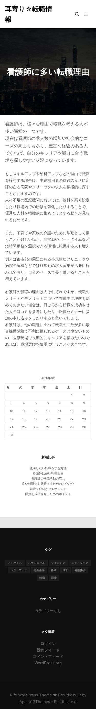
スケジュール (36, 562)
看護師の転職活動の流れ (48, 478)
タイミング (58, 562)
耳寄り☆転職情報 (28, 14)
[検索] (77, 14)
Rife (13, 695)
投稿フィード (48, 650)
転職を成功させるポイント (48, 489)
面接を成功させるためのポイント (48, 494)
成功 (65, 570)
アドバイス (15, 562)
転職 (42, 577)
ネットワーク (79, 562)
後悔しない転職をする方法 (48, 468)
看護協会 (80, 570)
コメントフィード (48, 656)
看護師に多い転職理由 (48, 473)
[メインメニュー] (86, 14)
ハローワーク (18, 570)
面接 (54, 577)
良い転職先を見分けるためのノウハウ (48, 484)
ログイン (48, 643)
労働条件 (39, 570)
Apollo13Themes (34, 701)
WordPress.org (48, 662)
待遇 (54, 570)
